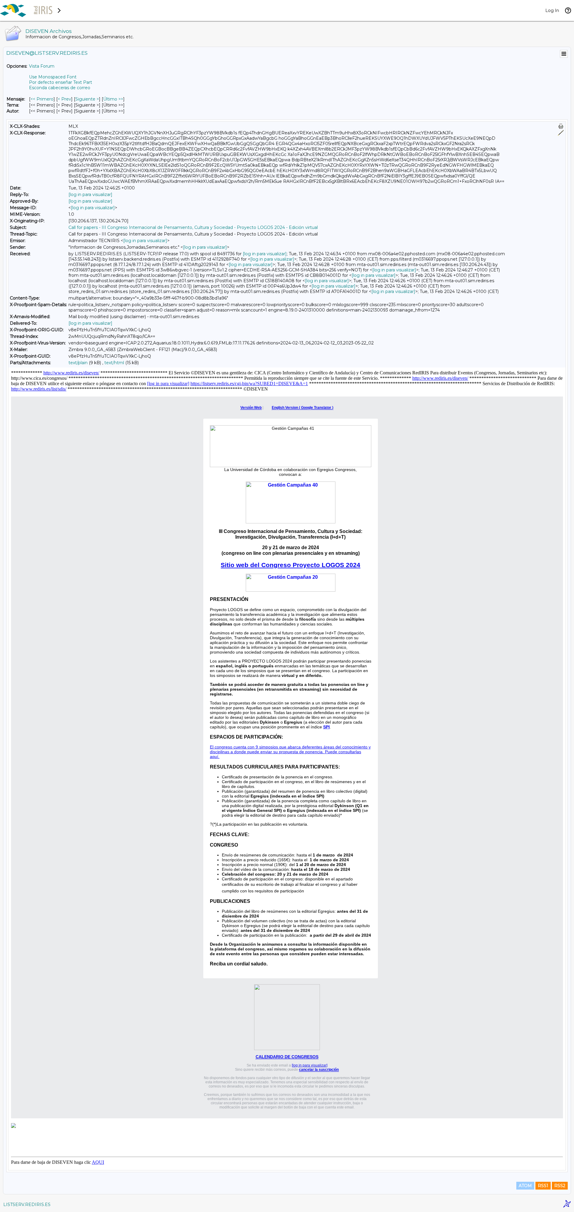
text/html (114, 362)
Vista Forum (41, 66)
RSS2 (559, 1185)
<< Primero (42, 99)
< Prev (64, 99)
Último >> (113, 99)
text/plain (78, 362)
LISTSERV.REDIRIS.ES (27, 1204)
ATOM (525, 1185)
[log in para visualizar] (90, 194)
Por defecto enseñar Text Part (60, 82)
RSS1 (543, 1185)
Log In (552, 10)
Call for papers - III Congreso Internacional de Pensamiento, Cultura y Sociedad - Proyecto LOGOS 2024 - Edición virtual (193, 227)
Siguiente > (87, 99)
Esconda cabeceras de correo (59, 87)
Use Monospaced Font (53, 77)
